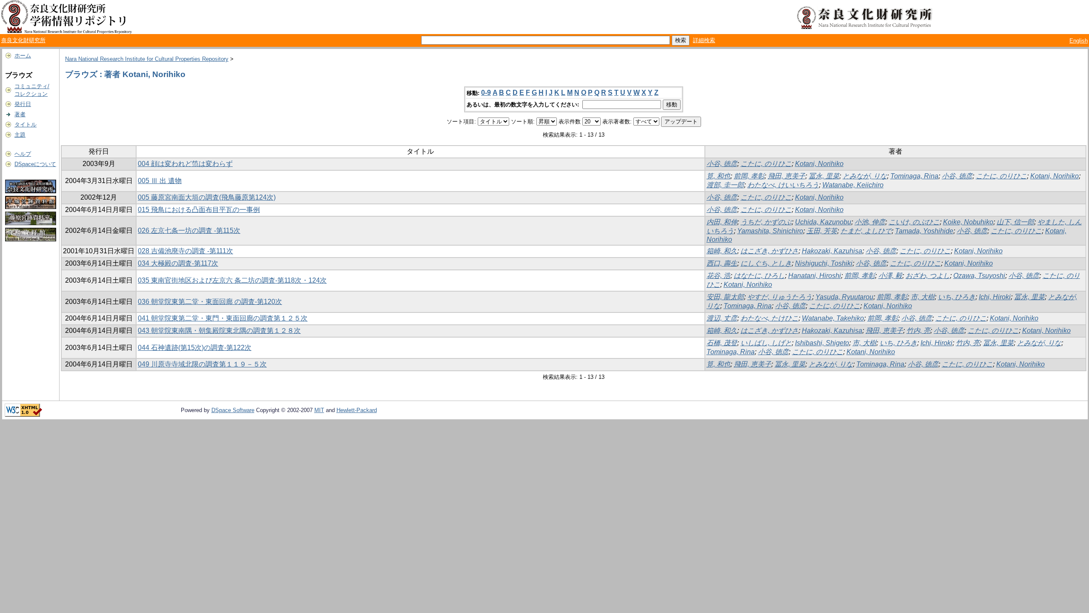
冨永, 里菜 (824, 176)
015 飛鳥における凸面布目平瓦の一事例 (199, 209)
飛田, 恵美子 (786, 176)
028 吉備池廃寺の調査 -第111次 (185, 251)
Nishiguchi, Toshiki (823, 263)
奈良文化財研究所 (23, 40)
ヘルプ (22, 154)
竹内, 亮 (918, 330)
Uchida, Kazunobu (823, 222)
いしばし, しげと (766, 343)
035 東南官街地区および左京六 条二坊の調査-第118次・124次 (232, 280)
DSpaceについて (35, 164)
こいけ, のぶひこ (914, 222)
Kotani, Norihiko (819, 163)
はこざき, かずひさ (769, 251)
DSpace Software (232, 410)
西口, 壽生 (722, 263)
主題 (20, 135)
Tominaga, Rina (914, 176)
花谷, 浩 (718, 275)
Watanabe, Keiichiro (853, 185)
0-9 (486, 92)
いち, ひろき (956, 297)
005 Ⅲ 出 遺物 (160, 180)
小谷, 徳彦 (722, 163)
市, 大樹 (923, 297)
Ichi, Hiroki (995, 297)
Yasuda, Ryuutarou (844, 297)
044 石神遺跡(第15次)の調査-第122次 (194, 347)
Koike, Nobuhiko (968, 222)
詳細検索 (704, 40)
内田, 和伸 (722, 222)
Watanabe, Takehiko (833, 318)
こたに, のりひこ (766, 163)
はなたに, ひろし (759, 275)
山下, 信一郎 (1015, 222)
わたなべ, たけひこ (769, 318)
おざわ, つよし (928, 275)
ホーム (22, 55)
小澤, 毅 (890, 275)
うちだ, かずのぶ (766, 222)
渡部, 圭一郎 (725, 185)
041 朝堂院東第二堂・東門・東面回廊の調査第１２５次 (223, 318)
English (1078, 40)
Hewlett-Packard (356, 410)
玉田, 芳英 (822, 231)
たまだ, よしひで (866, 231)
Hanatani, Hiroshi (814, 275)
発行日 (22, 104)
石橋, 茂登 (722, 343)
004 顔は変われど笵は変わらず (185, 163)
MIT (319, 410)
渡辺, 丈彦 (722, 318)
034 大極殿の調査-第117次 (178, 263)
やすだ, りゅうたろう (779, 297)
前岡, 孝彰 (749, 176)
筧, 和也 (718, 176)
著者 (20, 114)
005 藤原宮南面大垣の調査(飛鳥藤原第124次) (207, 197)
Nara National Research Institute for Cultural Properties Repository (146, 59)
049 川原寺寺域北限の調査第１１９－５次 (202, 364)
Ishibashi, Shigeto (822, 343)
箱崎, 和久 (722, 251)
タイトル (25, 124)
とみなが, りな (865, 176)
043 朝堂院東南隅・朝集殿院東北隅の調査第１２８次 (219, 330)
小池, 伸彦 (870, 222)
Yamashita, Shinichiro (770, 231)
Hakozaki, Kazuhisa (832, 251)
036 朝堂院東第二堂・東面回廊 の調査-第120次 (210, 301)
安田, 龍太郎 (725, 297)
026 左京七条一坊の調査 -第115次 (189, 230)
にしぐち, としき (766, 263)
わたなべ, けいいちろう (783, 185)
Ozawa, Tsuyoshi (979, 275)
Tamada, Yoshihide (924, 231)
